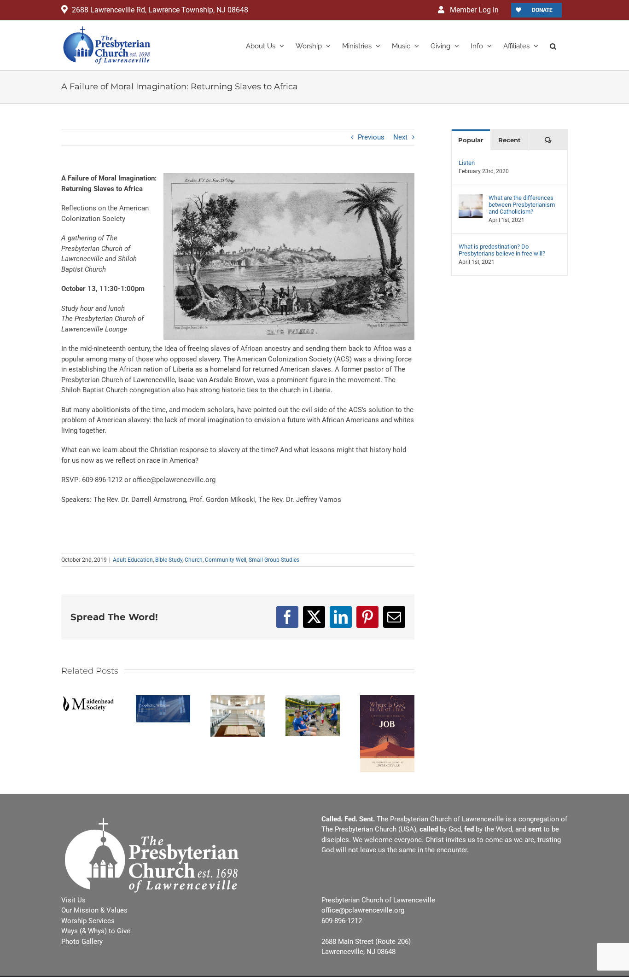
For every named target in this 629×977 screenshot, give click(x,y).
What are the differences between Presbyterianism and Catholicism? (522, 204)
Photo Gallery (82, 941)
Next (400, 137)
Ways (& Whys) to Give (95, 931)
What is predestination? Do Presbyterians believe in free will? (502, 250)
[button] (553, 45)
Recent (509, 140)
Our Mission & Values (94, 910)
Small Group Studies (274, 560)
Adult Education (133, 560)
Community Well (225, 560)
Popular (470, 140)
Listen (467, 162)
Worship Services (88, 921)
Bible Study (168, 560)
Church (194, 560)
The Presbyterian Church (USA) (368, 829)
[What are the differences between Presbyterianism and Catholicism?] (471, 199)
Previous (371, 137)
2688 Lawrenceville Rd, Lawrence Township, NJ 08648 (160, 10)
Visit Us (73, 900)
